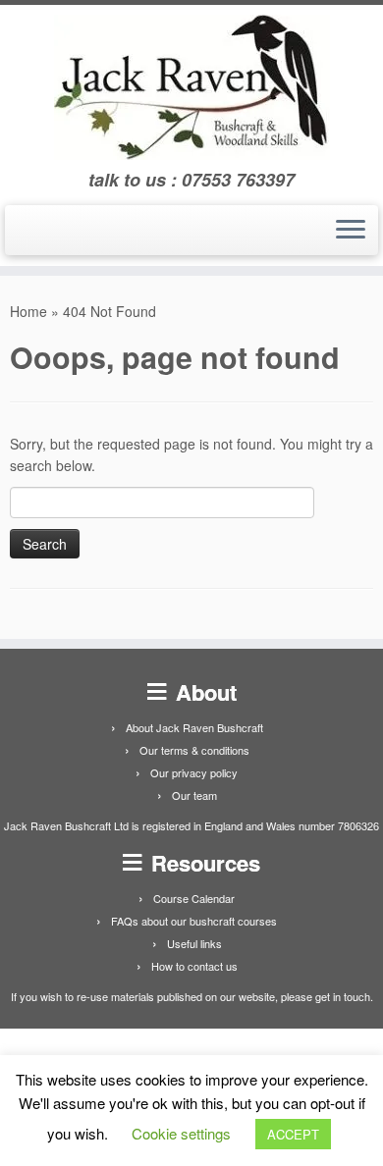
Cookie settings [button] (181, 1133)
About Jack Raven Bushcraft (194, 727)
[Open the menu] (350, 230)
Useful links (194, 943)
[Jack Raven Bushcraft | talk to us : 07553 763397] (191, 87)
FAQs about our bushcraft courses (194, 920)
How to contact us (194, 966)
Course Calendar (194, 898)
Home (28, 311)
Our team (194, 795)
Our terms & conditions (194, 750)
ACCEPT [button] (293, 1134)
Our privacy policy (194, 772)
